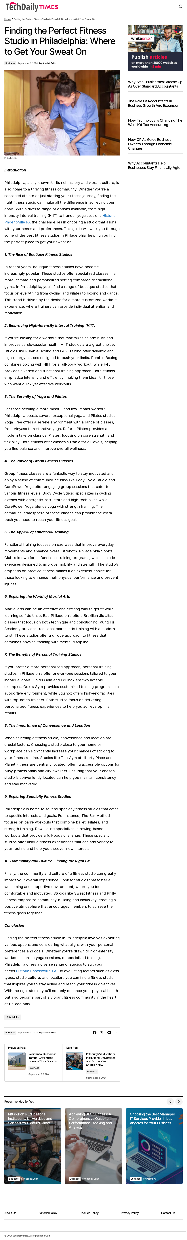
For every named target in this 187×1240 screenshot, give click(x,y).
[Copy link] (116, 1032)
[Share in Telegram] (109, 1032)
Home (7, 19)
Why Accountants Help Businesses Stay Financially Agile (154, 165)
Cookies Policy (88, 1213)
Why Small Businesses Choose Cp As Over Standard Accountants (155, 84)
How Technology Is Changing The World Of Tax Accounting (155, 122)
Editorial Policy (48, 1213)
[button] (180, 6)
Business (10, 63)
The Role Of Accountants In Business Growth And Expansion (153, 103)
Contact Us (168, 1213)
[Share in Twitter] (102, 1032)
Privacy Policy (130, 1213)
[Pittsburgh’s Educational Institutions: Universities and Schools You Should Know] (91, 1062)
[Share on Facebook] (94, 1032)
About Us (10, 1213)
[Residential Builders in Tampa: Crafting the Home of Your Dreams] (33, 1062)
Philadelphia (13, 1017)
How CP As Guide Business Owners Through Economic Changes (150, 144)
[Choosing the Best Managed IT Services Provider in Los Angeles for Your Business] (154, 1146)
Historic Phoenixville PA (36, 971)
